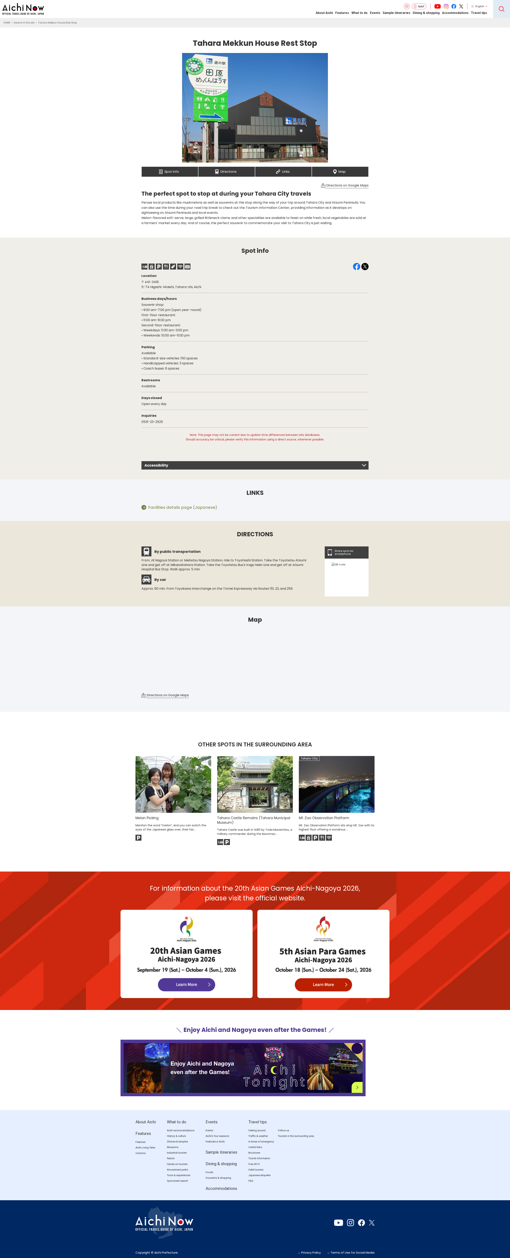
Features (342, 13)
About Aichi (324, 13)
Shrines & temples (177, 1141)
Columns (140, 1153)
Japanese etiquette (259, 1175)
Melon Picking (147, 818)
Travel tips (479, 13)
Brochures (254, 1152)
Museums (172, 1147)
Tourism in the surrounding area (296, 1135)
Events (375, 13)
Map (342, 170)
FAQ (250, 1180)
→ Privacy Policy (309, 1252)
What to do (359, 13)
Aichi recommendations (180, 1130)
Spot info (171, 170)
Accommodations (455, 13)
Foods (209, 1172)
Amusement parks (177, 1169)
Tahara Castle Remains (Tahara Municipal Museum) (253, 820)
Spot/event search (177, 1180)
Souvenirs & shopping (218, 1177)
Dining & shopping (426, 13)
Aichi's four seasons (217, 1135)
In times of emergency (261, 1141)
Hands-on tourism (177, 1164)
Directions (228, 170)
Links (285, 170)
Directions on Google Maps (347, 185)
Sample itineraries (396, 13)
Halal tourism (256, 1169)
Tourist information (259, 1158)
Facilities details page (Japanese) (182, 507)
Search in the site (24, 22)
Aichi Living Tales (145, 1147)
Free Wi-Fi (254, 1164)
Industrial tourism (177, 1152)
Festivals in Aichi (215, 1141)
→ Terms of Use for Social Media (351, 1252)
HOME (7, 22)
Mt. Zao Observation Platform (324, 818)
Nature (171, 1158)
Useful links (255, 1147)
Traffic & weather (258, 1135)
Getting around (257, 1130)
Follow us (283, 1130)
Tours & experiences (178, 1175)
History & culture (176, 1135)
